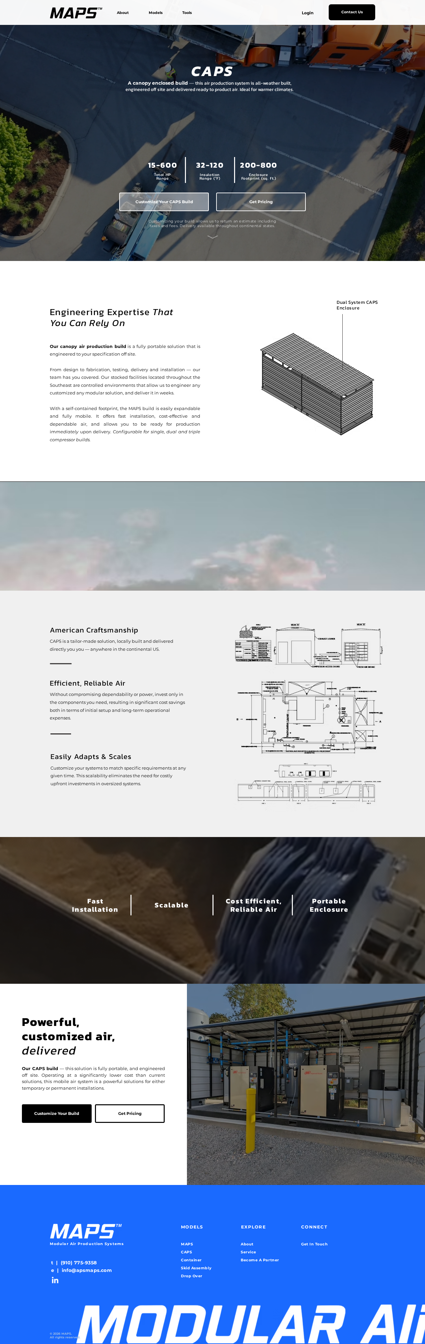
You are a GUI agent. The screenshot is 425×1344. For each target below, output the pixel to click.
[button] (160, 12)
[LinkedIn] (55, 1281)
